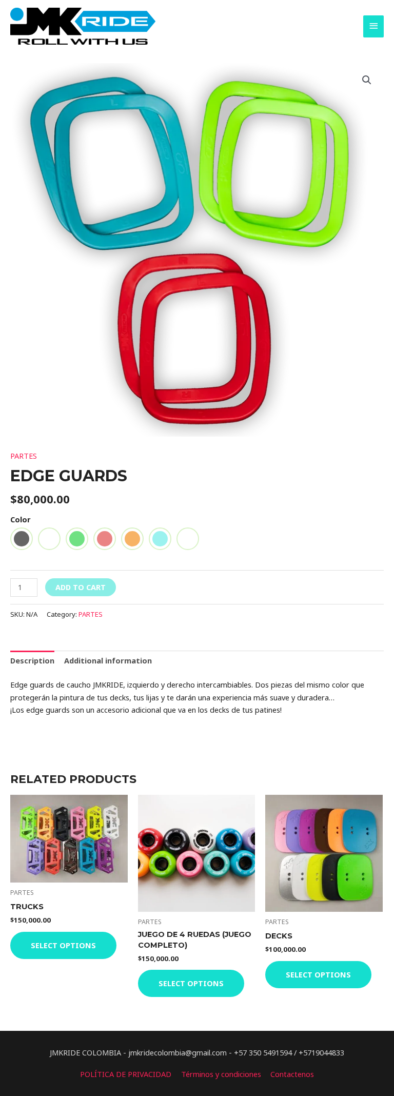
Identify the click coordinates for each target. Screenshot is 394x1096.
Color (20, 519)
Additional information (108, 660)
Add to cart (80, 587)
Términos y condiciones (221, 1074)
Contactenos (292, 1074)
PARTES (23, 456)
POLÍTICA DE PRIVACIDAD (125, 1074)
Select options (63, 945)
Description (32, 660)
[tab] (32, 661)
